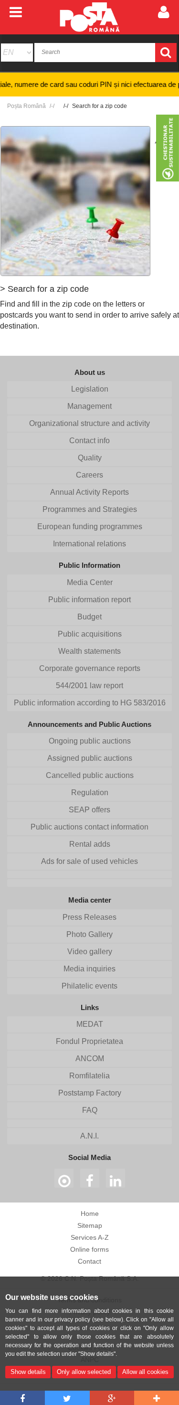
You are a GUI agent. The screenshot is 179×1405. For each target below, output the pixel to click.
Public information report (89, 600)
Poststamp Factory (89, 1093)
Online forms (89, 1249)
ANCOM (89, 1058)
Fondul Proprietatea (89, 1041)
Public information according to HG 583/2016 (90, 703)
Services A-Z (90, 1237)
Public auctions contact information (89, 827)
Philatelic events (89, 986)
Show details (28, 1371)
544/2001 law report (89, 685)
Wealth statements (89, 651)
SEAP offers (89, 810)
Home (90, 1213)
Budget (89, 617)
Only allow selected (84, 1371)
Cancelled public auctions (90, 775)
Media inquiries (89, 969)
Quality (90, 458)
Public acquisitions (90, 634)
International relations (89, 544)
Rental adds (89, 844)
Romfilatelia (89, 1076)
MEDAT (89, 1024)
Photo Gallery (89, 934)
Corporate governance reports (89, 668)
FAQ (89, 1110)
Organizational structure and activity (89, 423)
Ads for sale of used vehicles (89, 861)
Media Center (90, 582)
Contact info (89, 440)
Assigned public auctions (89, 758)
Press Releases (89, 917)
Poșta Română (26, 106)
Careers (89, 475)
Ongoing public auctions (90, 741)
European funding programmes (89, 526)
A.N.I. (89, 1136)
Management (89, 406)
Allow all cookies (145, 1371)
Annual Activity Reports (89, 492)
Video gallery (89, 951)
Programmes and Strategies (89, 509)
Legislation (89, 389)
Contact (89, 1261)
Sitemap (89, 1225)
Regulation (89, 792)
